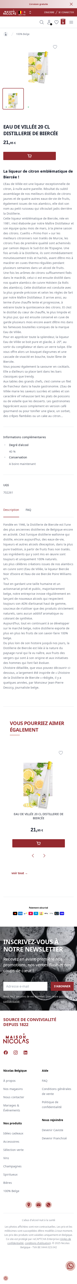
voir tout (19, 873)
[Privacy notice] (5, 1278)
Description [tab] (11, 510)
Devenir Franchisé (54, 1138)
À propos (9, 1081)
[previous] (33, 856)
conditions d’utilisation (37, 1243)
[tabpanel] (38, 63)
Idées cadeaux (13, 1133)
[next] (44, 856)
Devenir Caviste (52, 1130)
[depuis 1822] (9, 12)
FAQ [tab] (28, 510)
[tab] (13, 99)
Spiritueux (10, 1174)
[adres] (28, 1204)
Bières (7, 1183)
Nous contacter (13, 1097)
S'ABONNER (62, 986)
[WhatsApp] (48, 1204)
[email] (38, 1204)
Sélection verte (13, 1150)
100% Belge (23, 34)
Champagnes (12, 1166)
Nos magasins (13, 1089)
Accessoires (11, 1141)
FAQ (44, 1081)
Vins (6, 1158)
